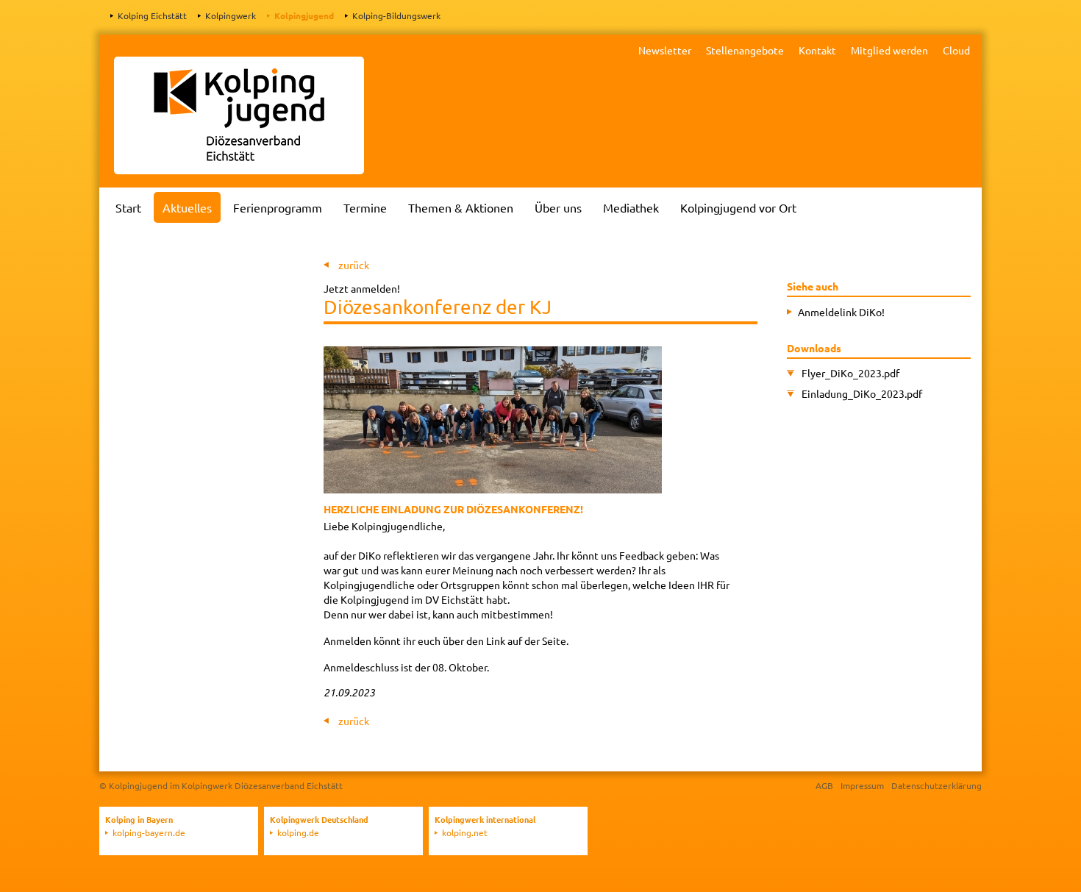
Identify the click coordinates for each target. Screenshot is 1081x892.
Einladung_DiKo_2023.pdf (862, 393)
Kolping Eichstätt (152, 15)
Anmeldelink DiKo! (841, 311)
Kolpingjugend (304, 15)
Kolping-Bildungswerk (396, 15)
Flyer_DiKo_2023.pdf (850, 372)
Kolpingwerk (230, 15)
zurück (353, 264)
